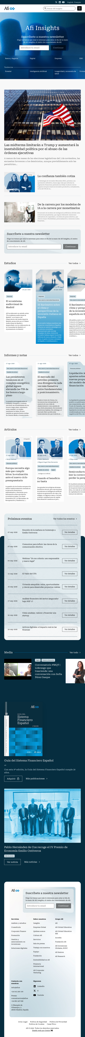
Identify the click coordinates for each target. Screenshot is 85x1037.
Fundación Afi (60, 942)
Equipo (36, 952)
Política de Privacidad (58, 1022)
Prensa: (14, 996)
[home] (9, 8)
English (70, 2)
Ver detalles (70, 532)
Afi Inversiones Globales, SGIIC (61, 947)
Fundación (37, 956)
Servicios (37, 939)
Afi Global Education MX (63, 932)
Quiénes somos (39, 931)
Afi (56, 923)
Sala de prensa (39, 943)
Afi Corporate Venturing (38, 971)
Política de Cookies (36, 1024)
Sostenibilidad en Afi (41, 960)
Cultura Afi (37, 935)
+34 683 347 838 (17, 1001)
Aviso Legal (22, 1022)
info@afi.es (15, 987)
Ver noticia (12, 862)
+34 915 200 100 (17, 991)
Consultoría (16, 927)
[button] (79, 8)
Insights (36, 923)
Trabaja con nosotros (41, 947)
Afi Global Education (63, 927)
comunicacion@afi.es (19, 998)
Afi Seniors (59, 952)
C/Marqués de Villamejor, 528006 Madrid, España (19, 1007)
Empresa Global (39, 927)
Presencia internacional (38, 965)
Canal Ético (51, 1024)
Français (77, 2)
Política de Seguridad (38, 1022)
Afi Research (60, 956)
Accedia (58, 938)
